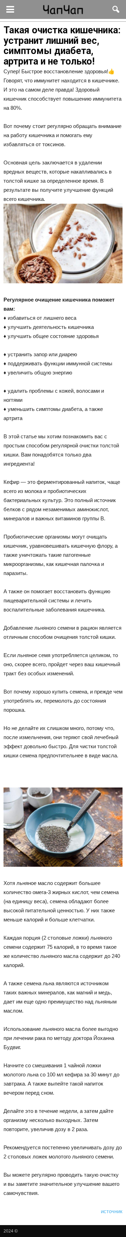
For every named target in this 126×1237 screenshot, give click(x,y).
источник (111, 1211)
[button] (116, 9)
